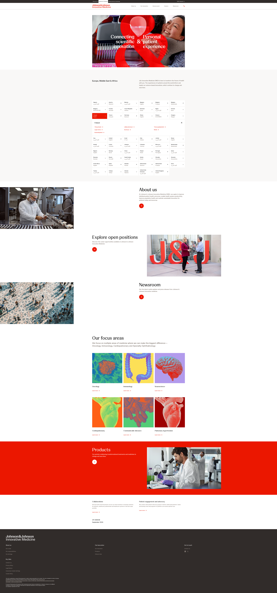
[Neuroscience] (170, 368)
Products (101, 450)
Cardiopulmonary (98, 431)
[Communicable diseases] (138, 412)
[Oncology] (107, 368)
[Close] (181, 122)
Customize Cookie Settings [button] (13, 571)
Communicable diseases (132, 431)
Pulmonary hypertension (164, 431)
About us (148, 190)
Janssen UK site (41, 579)
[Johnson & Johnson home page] (101, 6)
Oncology (95, 386)
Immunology (127, 386)
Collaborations (97, 501)
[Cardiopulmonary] (107, 412)
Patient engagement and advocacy (152, 501)
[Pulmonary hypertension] (170, 412)
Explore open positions (115, 237)
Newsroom (176, 6)
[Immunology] (138, 368)
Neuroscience (160, 386)
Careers (166, 6)
